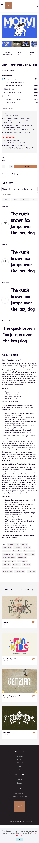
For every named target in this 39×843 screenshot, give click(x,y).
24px (5, 199)
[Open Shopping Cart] (32, 5)
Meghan (5, 622)
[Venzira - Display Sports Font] (19, 681)
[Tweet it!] (12, 174)
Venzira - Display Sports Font (12, 696)
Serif (19, 769)
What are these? (16, 74)
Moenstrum (7, 733)
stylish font (15, 568)
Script (19, 766)
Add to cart (25, 166)
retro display (16, 564)
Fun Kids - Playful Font (10, 659)
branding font (7, 547)
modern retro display (9, 557)
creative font (6, 551)
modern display (29, 554)
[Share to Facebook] (10, 174)
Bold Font (24, 544)
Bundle (19, 759)
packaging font (22, 561)
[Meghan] (19, 607)
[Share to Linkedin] (7, 174)
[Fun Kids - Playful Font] (19, 644)
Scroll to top (37, 760)
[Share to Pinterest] (15, 174)
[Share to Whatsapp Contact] (17, 174)
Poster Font (6, 564)
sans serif (5, 568)
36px (15, 199)
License (19, 780)
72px (33, 199)
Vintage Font (31, 571)
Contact (19, 783)
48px (24, 199)
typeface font (25, 568)
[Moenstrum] (19, 718)
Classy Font (17, 547)
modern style (22, 557)
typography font (7, 571)
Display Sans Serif (29, 551)
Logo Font (19, 554)
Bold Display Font (13, 544)
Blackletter (19, 756)
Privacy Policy (19, 793)
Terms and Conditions (19, 797)
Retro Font (26, 564)
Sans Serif (19, 763)
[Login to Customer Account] (36, 5)
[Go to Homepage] (8, 8)
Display (5, 624)
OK (19, 839)
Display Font (17, 551)
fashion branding (8, 554)
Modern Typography (9, 561)
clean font (27, 547)
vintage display (20, 571)
